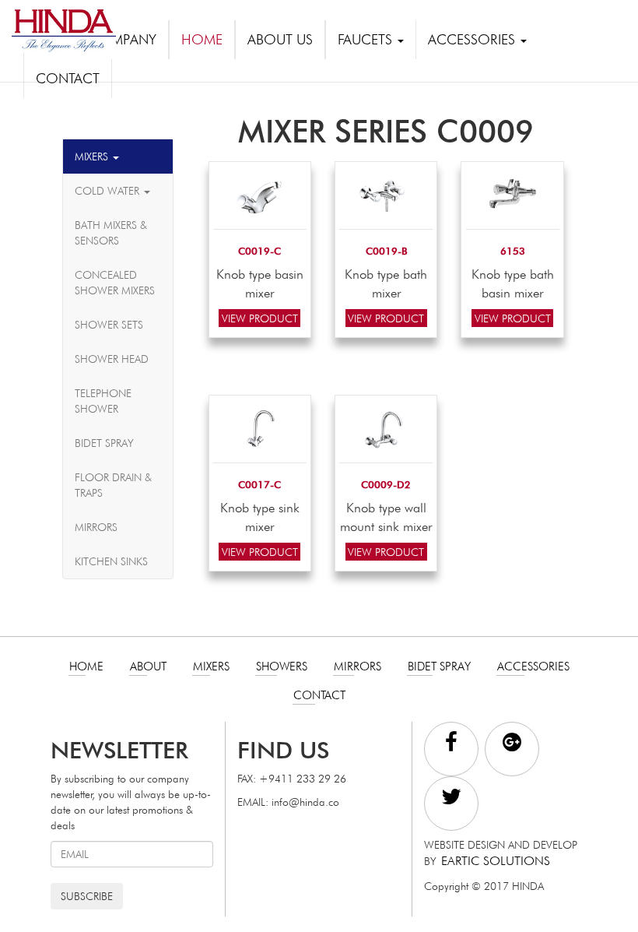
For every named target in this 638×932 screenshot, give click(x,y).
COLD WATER (108, 191)
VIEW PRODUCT (260, 317)
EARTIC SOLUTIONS (495, 860)
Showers (281, 666)
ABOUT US (280, 39)
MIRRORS (96, 527)
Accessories (533, 666)
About (148, 666)
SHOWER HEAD (112, 359)
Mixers (211, 666)
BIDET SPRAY (104, 443)
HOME (202, 39)
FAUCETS (367, 39)
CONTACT (68, 78)
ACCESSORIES (473, 39)
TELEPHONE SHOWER (103, 401)
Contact (319, 695)
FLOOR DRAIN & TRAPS (113, 485)
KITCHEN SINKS (111, 561)
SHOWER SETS (109, 324)
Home (86, 666)
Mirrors (357, 666)
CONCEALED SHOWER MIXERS (115, 283)
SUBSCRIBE (87, 896)
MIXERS (93, 156)
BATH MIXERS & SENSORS (111, 233)
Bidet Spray (439, 666)
